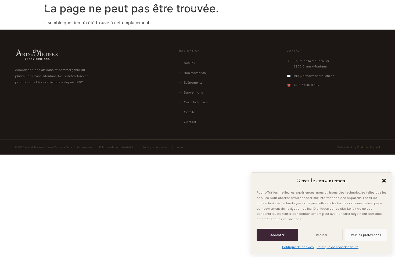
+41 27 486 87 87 (306, 85)
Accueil (109, 8)
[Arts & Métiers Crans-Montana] (34, 8)
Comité (268, 8)
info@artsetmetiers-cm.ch (313, 76)
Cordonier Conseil (368, 147)
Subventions (203, 8)
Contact (291, 8)
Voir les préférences (366, 235)
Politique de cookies (298, 247)
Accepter (277, 235)
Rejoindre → (364, 8)
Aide (180, 147)
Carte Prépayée (238, 8)
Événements (171, 8)
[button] (384, 180)
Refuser (321, 235)
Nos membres (138, 8)
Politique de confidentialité (337, 247)
